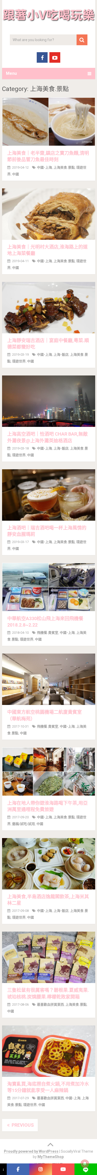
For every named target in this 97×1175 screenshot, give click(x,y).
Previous (22, 1125)
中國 (15, 174)
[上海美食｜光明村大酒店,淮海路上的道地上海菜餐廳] (48, 214)
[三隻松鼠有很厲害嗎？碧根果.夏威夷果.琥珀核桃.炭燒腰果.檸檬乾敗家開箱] (48, 957)
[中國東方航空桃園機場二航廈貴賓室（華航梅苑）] (48, 679)
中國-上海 (44, 167)
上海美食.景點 (64, 167)
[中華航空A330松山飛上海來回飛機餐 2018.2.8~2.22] (48, 587)
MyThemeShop (51, 1157)
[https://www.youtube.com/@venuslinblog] (63, 1169)
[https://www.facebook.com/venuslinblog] (18, 1169)
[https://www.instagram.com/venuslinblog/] (40, 1169)
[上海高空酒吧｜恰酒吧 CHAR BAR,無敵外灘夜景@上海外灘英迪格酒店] (48, 401)
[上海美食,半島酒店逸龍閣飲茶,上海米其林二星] (48, 863)
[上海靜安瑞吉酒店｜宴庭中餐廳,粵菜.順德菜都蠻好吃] (48, 307)
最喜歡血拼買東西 (50, 1004)
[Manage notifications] (85, 1164)
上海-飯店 (61, 354)
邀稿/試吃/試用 (23, 824)
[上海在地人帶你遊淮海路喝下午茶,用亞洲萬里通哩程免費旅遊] (48, 771)
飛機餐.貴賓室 (47, 633)
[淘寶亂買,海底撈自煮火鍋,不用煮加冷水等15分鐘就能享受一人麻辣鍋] (48, 1051)
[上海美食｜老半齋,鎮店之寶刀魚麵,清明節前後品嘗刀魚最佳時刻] (48, 121)
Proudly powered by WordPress (31, 1151)
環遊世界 (19, 361)
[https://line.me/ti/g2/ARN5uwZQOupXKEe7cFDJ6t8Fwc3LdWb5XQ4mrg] (85, 1169)
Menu (11, 73)
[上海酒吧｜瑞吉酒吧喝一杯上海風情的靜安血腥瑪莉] (48, 495)
